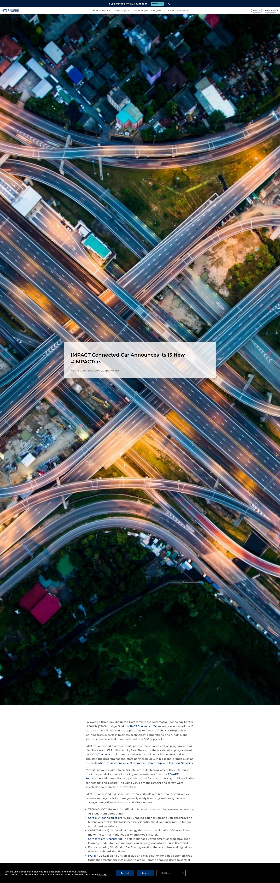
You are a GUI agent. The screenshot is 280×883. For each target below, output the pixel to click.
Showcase (270, 10)
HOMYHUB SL (97, 855)
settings (102, 874)
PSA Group (154, 763)
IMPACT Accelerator (102, 754)
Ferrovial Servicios (181, 763)
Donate (157, 3)
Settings (166, 873)
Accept (125, 873)
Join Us (257, 10)
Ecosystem (94, 370)
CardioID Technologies (102, 817)
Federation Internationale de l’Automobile (118, 763)
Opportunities (111, 370)
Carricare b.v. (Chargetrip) (105, 838)
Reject (145, 873)
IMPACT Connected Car (142, 726)
